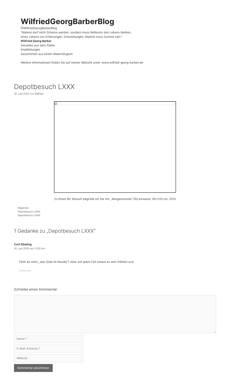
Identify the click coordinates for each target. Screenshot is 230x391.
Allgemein (23, 207)
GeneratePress (82, 385)
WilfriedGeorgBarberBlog (67, 21)
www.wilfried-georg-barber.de (122, 62)
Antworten (25, 270)
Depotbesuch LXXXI (29, 215)
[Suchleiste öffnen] (211, 5)
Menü (195, 5)
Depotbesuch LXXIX (29, 211)
